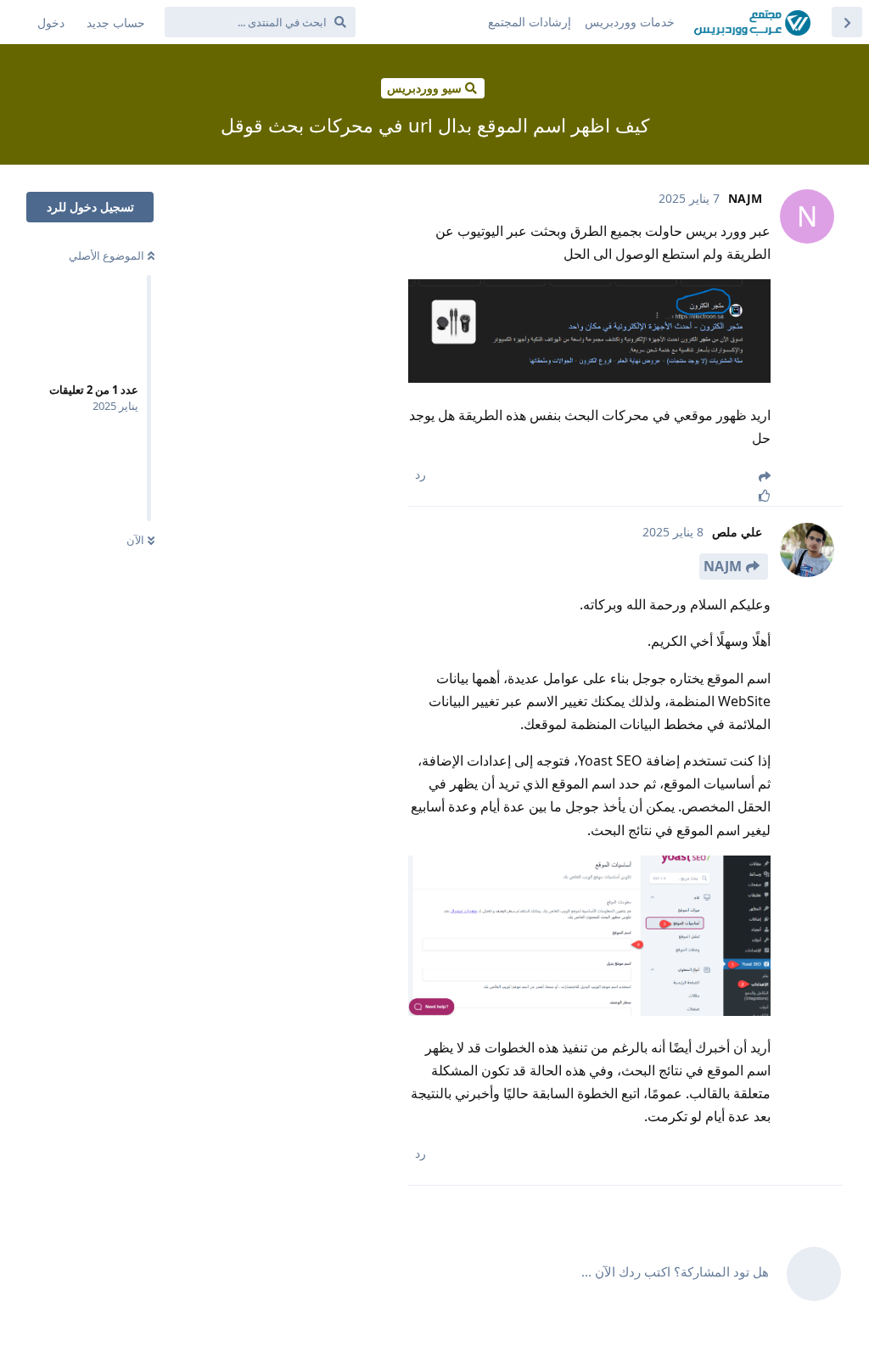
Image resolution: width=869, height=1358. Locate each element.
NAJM (723, 566)
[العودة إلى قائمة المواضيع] (847, 22)
